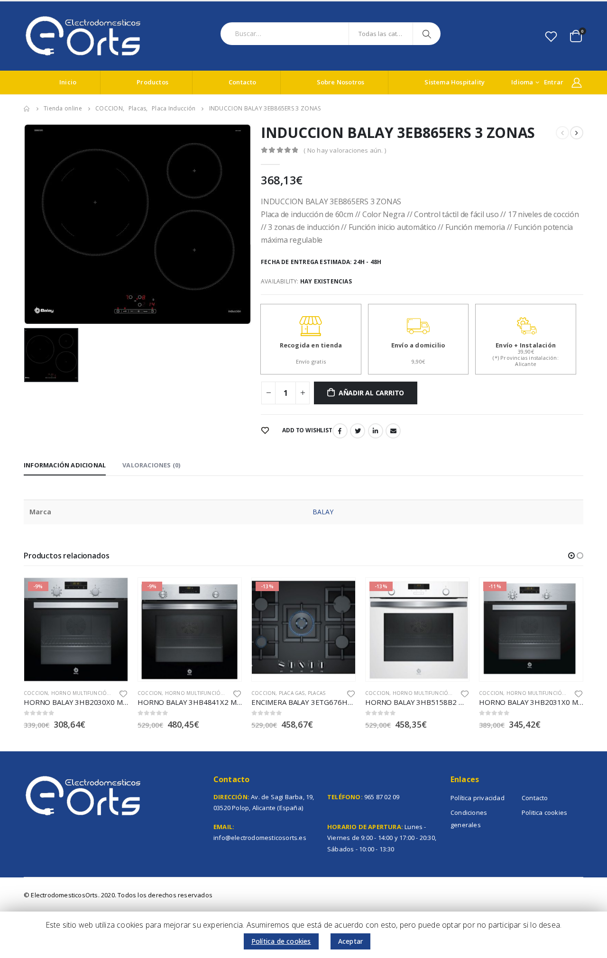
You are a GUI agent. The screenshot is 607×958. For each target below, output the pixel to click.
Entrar (553, 82)
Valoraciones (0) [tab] (151, 465)
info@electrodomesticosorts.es (259, 837)
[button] (571, 555)
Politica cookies (544, 812)
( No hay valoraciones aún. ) (345, 150)
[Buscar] (428, 33)
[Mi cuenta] (576, 82)
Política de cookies (281, 941)
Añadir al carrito (371, 392)
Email (393, 430)
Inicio (67, 82)
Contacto (243, 82)
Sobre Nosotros (341, 82)
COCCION (36, 693)
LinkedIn (375, 430)
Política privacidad (478, 798)
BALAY (323, 511)
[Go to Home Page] (27, 108)
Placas (316, 693)
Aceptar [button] (350, 941)
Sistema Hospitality (454, 82)
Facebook (340, 430)
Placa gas (292, 693)
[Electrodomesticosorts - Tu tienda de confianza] (83, 36)
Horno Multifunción (81, 693)
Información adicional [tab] (65, 465)
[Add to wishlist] (123, 693)
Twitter (357, 430)
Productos (152, 82)
